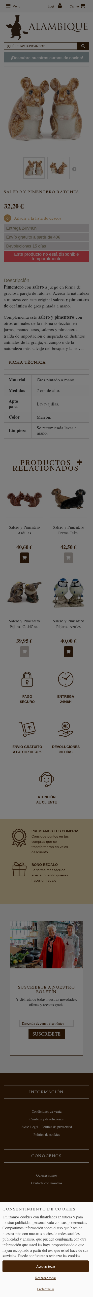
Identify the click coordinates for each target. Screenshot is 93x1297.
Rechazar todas (45, 1277)
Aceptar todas (45, 1266)
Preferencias (45, 1289)
